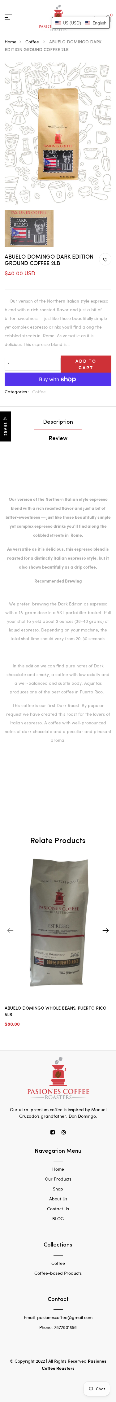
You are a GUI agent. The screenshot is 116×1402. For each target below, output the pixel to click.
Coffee (32, 42)
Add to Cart (86, 364)
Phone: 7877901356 (58, 1327)
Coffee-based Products (58, 1273)
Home (10, 42)
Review (58, 439)
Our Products (58, 1179)
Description (58, 422)
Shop (58, 1189)
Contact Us (58, 1209)
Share (5, 429)
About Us (58, 1199)
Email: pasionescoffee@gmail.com (58, 1317)
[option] (58, 947)
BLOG (58, 1218)
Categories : (17, 392)
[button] (81, 22)
